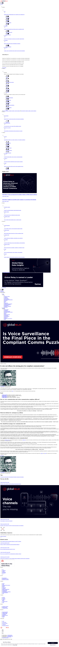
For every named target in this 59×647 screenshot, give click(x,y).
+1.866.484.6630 (9, 635)
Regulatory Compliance (7, 306)
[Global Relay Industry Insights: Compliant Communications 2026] (6, 272)
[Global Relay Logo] (9, 628)
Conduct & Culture (7, 296)
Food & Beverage (6, 316)
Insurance (5, 317)
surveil (45, 453)
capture (42, 453)
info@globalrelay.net (5, 637)
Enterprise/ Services (7, 314)
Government (6, 310)
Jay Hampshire (2, 386)
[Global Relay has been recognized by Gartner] (22, 286)
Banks (5, 313)
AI (4, 295)
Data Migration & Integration (8, 299)
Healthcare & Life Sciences (8, 303)
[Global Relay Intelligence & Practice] (19, 110)
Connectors (5, 297)
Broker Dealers (6, 309)
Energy (5, 301)
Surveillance (6, 307)
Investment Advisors (7, 311)
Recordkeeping (6, 305)
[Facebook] (2, 633)
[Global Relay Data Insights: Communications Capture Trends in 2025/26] (30, 272)
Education (5, 312)
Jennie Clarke (4, 397)
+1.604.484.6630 (8, 636)
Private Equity (6, 315)
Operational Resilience (7, 304)
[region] (29, 643)
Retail (5, 319)
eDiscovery (5, 300)
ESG (4, 302)
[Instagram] (2, 632)
